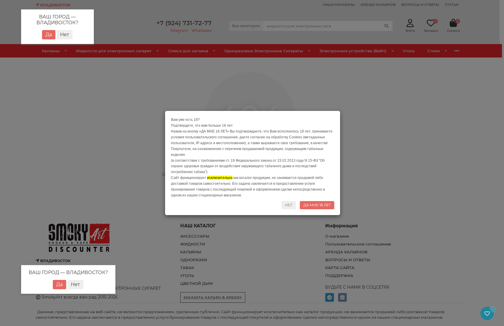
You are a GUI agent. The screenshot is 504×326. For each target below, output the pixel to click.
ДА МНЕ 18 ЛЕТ (317, 205)
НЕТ (288, 205)
